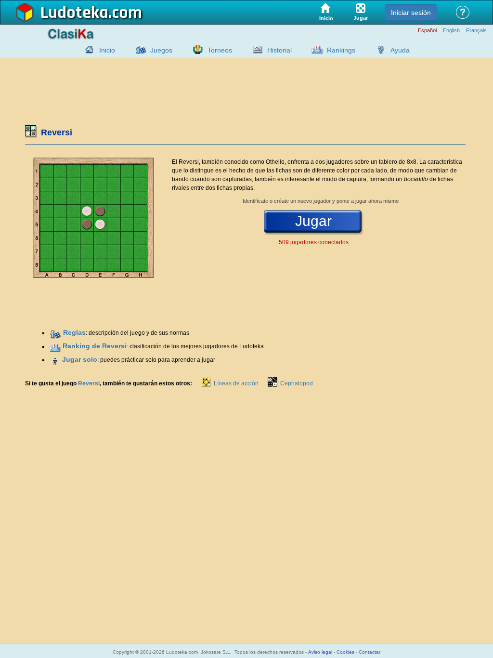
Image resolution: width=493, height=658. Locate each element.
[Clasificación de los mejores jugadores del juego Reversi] (55, 346)
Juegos (161, 50)
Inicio (107, 50)
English (451, 30)
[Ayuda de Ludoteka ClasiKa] (378, 49)
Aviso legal (320, 652)
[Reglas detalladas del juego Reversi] (55, 332)
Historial (279, 50)
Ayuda (400, 50)
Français (476, 30)
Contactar (369, 652)
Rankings (341, 50)
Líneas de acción (236, 383)
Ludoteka (74, 13)
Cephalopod (296, 383)
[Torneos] (195, 49)
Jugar (313, 221)
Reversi (89, 383)
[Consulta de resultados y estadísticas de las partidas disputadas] (255, 49)
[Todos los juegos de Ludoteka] (138, 49)
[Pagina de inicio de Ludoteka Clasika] (87, 49)
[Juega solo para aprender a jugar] (55, 359)
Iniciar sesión (411, 12)
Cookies (345, 652)
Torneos (220, 50)
